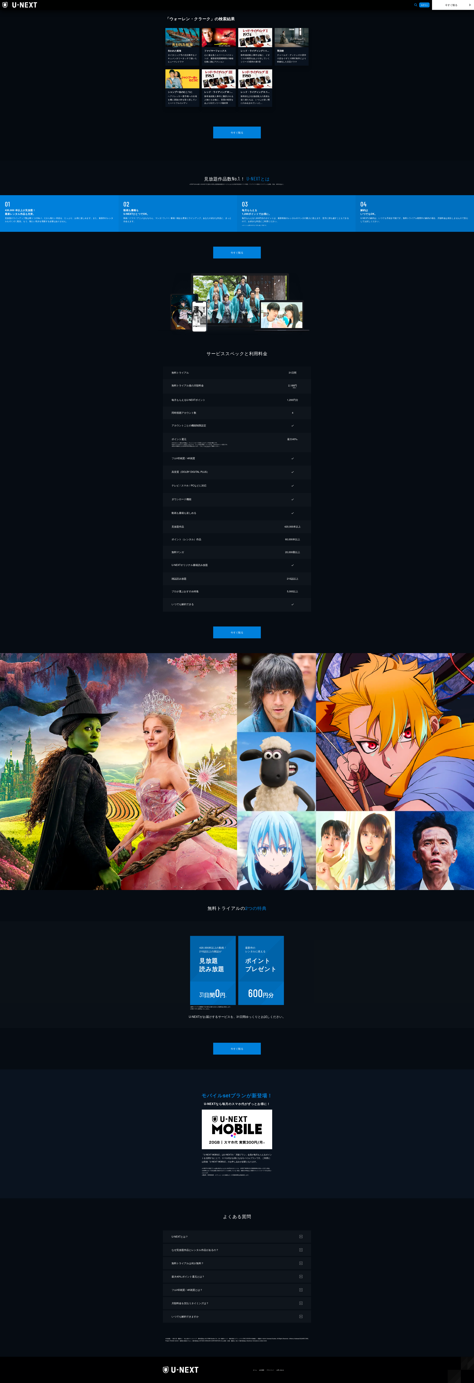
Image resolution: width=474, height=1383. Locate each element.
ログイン (424, 5)
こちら (207, 446)
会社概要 (261, 1370)
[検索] (415, 4)
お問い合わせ (280, 1370)
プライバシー (270, 1370)
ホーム (255, 1370)
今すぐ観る (451, 5)
